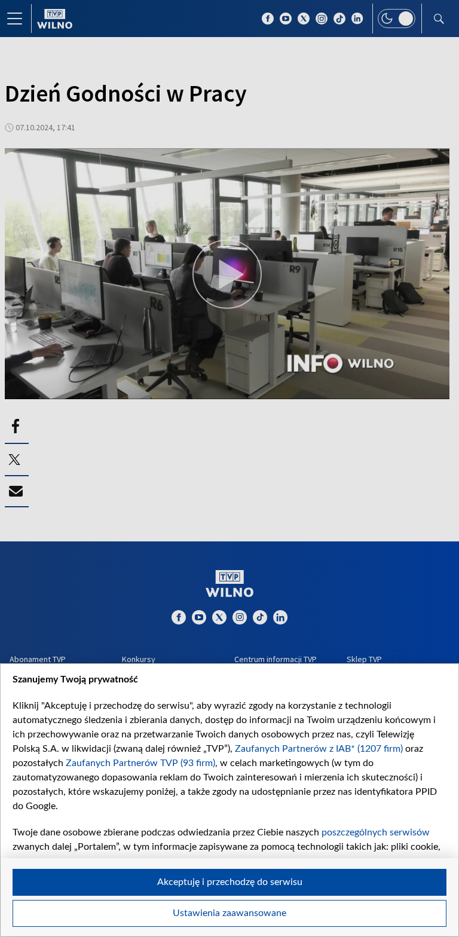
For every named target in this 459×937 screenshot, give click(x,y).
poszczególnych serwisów (376, 832)
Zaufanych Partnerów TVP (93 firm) (140, 763)
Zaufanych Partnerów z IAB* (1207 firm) (319, 749)
